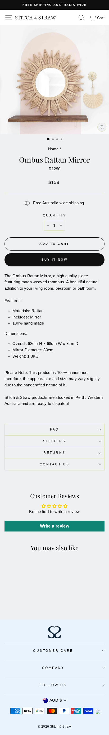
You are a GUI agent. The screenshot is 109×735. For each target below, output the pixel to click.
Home (53, 149)
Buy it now (55, 259)
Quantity (54, 215)
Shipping (54, 441)
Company (53, 667)
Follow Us (53, 685)
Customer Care (53, 650)
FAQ (54, 429)
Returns (54, 452)
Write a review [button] (54, 526)
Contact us (54, 464)
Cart (96, 17)
